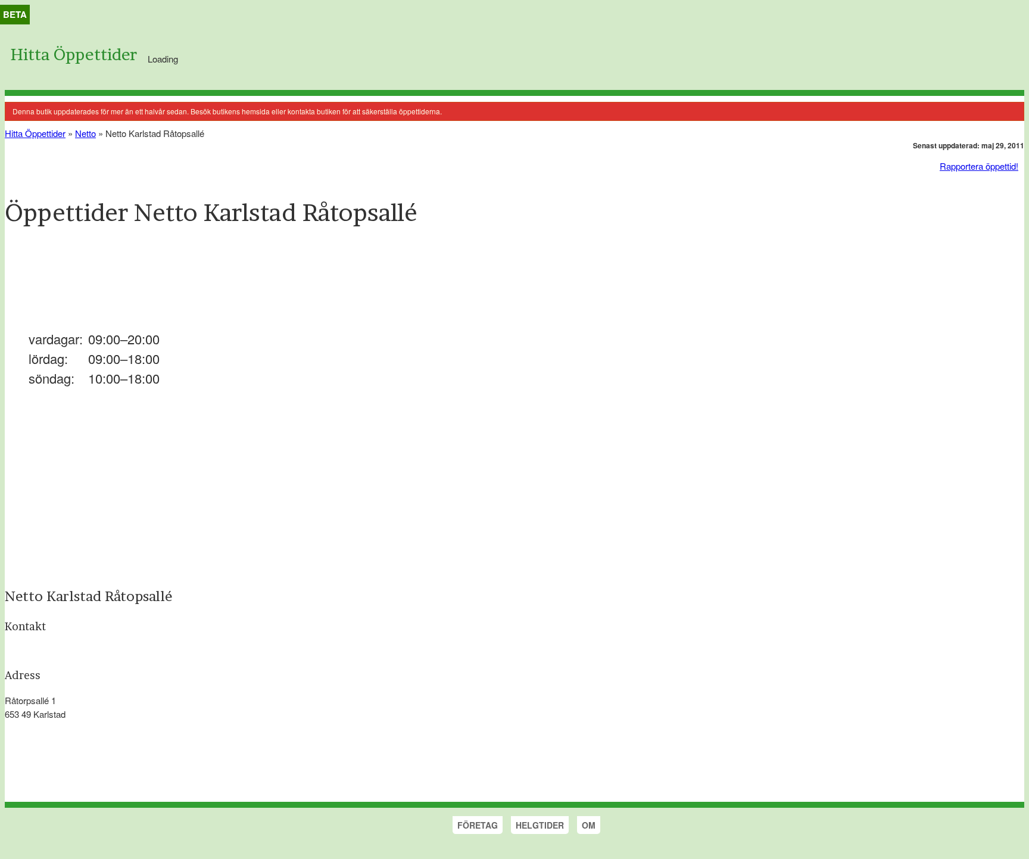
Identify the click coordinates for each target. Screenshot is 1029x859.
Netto (85, 133)
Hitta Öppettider (74, 54)
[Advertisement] (221, 285)
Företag (477, 825)
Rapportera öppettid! (979, 166)
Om (588, 825)
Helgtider (540, 825)
